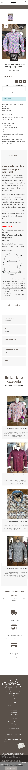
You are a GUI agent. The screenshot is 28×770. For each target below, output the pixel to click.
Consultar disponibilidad (14, 85)
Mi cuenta (14, 712)
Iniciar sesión (14, 710)
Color (14, 93)
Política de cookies (14, 728)
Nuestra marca (14, 714)
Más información (11, 768)
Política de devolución (14, 722)
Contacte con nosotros (14, 706)
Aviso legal (14, 724)
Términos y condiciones (14, 726)
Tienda (14, 708)
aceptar (24, 762)
